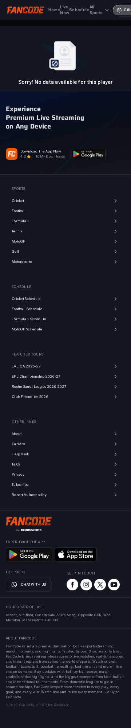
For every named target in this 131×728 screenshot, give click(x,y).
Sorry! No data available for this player (65, 82)
